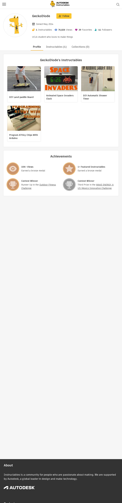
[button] (4, 4)
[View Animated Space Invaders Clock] (61, 79)
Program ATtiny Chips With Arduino (23, 136)
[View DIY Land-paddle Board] (24, 79)
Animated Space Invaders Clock (60, 97)
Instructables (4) (56, 47)
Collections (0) (80, 47)
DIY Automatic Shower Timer (95, 97)
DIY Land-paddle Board (21, 97)
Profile (37, 47)
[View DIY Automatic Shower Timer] (98, 79)
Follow (65, 16)
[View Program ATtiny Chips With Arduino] (24, 118)
